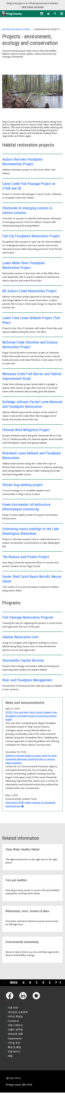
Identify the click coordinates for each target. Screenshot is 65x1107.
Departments (15, 1038)
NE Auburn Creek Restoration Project (29, 291)
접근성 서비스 (13, 1078)
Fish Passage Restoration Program (27, 617)
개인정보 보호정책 (18, 1012)
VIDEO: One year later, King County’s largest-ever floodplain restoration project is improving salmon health (31, 716)
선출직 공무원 (15, 1029)
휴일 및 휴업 (14, 1047)
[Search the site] (55, 13)
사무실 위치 (14, 1042)
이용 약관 (13, 1007)
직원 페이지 (14, 1051)
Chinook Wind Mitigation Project (26, 430)
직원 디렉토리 (15, 1025)
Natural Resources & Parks (16, 29)
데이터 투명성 (15, 1016)
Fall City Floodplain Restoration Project (31, 236)
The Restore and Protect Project (25, 557)
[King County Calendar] (41, 13)
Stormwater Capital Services (23, 660)
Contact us (13, 1020)
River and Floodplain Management (27, 680)
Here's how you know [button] (32, 6)
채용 (10, 1055)
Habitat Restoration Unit (20, 637)
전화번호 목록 (15, 1034)
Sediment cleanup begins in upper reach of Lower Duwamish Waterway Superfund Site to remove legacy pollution (31, 759)
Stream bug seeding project (22, 485)
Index (14, 982)
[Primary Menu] (61, 13)
